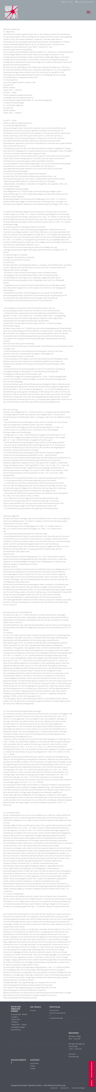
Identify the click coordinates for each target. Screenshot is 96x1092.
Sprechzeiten (34, 1063)
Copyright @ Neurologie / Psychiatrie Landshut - (38, 1085)
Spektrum (54, 1007)
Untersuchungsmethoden (57, 1014)
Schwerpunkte (54, 1010)
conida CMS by (48, 1085)
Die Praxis (35, 1007)
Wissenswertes (18, 1061)
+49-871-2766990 (68, 2)
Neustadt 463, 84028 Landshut (85, 2)
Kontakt (35, 1060)
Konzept (33, 1010)
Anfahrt (32, 1066)
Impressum (54, 1088)
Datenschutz (65, 1088)
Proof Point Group (59, 1085)
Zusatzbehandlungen (56, 1018)
